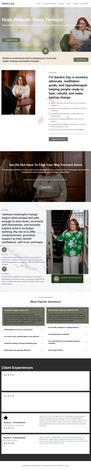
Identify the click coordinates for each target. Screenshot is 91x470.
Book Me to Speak (49, 3)
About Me (84, 3)
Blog (68, 3)
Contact (75, 3)
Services (61, 3)
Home (38, 3)
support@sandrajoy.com (69, 280)
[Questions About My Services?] (56, 279)
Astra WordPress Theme (61, 465)
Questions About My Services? (71, 277)
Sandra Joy (8, 3)
